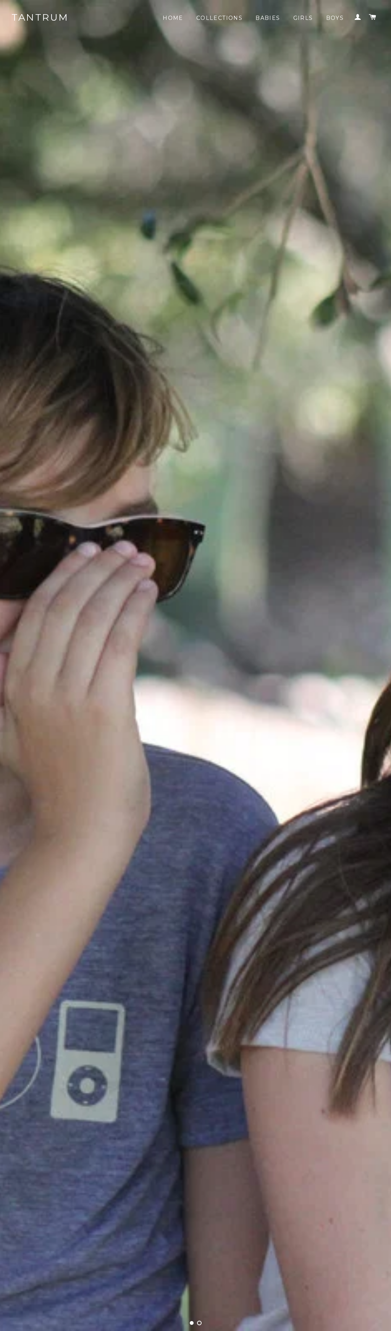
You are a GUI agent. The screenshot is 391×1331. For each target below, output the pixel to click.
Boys (335, 18)
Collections (219, 18)
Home (173, 18)
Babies (267, 18)
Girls (303, 18)
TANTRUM (40, 17)
